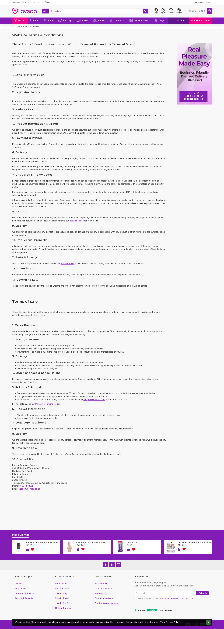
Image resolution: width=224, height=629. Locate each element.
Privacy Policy (68, 263)
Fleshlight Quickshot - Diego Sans (194, 542)
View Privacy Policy (170, 622)
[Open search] (145, 11)
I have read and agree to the (165, 599)
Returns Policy (76, 221)
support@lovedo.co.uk (94, 399)
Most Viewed (20, 535)
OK (208, 622)
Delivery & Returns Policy (47, 404)
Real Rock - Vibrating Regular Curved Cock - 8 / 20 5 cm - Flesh (93, 542)
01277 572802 (26, 486)
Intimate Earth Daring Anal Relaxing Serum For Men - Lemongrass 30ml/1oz (42, 542)
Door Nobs (132, 542)
